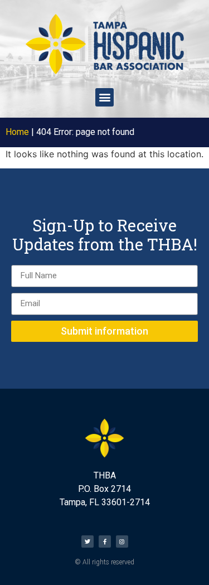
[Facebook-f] (105, 541)
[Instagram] (122, 541)
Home (17, 132)
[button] (104, 97)
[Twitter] (87, 541)
